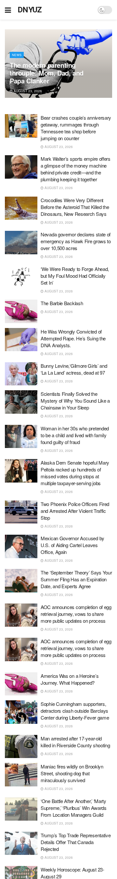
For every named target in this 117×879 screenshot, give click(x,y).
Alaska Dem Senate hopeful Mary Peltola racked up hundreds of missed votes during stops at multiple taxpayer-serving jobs (75, 472)
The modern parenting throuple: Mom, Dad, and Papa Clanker (47, 72)
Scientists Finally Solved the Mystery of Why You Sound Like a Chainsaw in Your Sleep (75, 400)
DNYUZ (30, 10)
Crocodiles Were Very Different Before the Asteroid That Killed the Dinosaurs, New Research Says (75, 207)
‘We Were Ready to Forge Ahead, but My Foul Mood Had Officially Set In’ (75, 275)
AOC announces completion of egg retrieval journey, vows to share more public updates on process (76, 613)
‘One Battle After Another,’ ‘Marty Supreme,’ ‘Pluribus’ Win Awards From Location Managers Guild (74, 807)
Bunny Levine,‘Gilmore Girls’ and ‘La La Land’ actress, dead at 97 (74, 369)
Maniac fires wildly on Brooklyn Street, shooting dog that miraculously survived (72, 773)
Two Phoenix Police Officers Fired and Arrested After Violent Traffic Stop (75, 510)
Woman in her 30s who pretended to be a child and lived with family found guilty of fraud (75, 435)
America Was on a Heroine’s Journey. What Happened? (69, 679)
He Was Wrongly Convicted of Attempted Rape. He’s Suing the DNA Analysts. (73, 338)
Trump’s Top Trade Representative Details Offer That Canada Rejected (75, 842)
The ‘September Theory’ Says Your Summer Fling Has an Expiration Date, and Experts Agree (76, 579)
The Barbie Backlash (62, 303)
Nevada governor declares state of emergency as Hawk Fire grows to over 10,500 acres (76, 241)
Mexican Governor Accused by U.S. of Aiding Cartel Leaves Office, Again (72, 545)
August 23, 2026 (27, 91)
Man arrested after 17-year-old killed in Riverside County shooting (75, 742)
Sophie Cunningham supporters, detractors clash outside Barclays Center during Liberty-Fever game (75, 710)
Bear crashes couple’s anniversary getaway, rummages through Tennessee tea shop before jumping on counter (76, 128)
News (16, 55)
